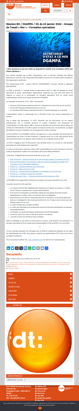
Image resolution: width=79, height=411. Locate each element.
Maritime (14, 266)
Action (10, 274)
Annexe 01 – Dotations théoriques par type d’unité (27, 166)
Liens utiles (40, 396)
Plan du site (40, 393)
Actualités (17, 19)
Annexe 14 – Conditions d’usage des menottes (26, 174)
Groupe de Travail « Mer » (15, 262)
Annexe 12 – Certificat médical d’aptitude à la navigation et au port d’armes (35, 171)
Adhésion (68, 5)
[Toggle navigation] (9, 15)
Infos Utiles (12, 299)
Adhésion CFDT (41, 386)
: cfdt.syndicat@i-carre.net (15, 398)
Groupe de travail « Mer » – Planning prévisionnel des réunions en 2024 (34, 176)
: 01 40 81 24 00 (11, 396)
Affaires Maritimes (29, 262)
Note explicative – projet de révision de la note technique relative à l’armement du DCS (39, 159)
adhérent (57, 5)
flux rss (66, 1)
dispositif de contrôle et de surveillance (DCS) (55, 264)
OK (40, 408)
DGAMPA (54, 262)
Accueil (10, 19)
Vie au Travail (12, 295)
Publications (12, 291)
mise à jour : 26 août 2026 (16, 1)
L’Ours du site (41, 391)
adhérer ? (45, 5)
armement (39, 264)
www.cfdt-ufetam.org (35, 240)
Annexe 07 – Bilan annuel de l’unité (22, 169)
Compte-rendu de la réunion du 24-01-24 (25, 259)
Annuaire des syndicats (44, 398)
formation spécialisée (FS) (43, 262)
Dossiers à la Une (14, 287)
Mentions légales (42, 389)
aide (71, 1)
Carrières (11, 278)
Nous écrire (40, 400)
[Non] (77, 406)
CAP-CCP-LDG (12, 283)
